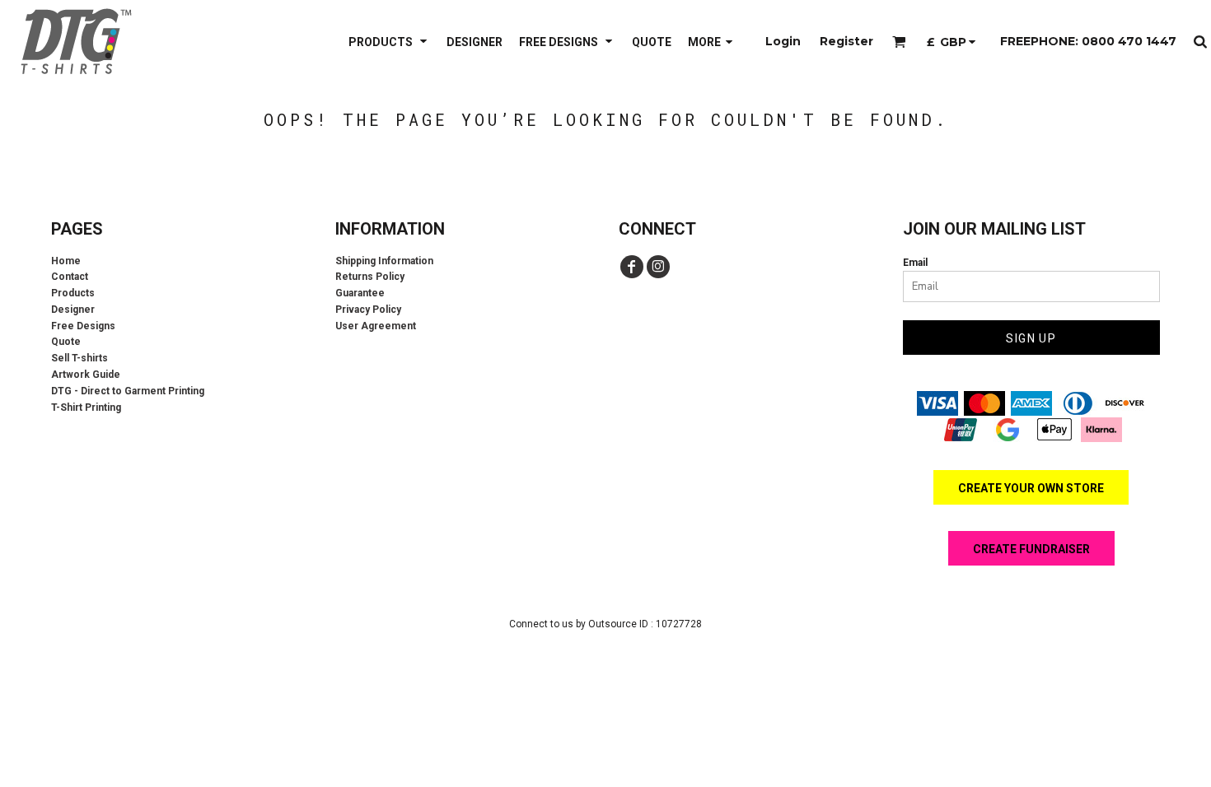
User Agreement (375, 326)
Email (915, 262)
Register (846, 41)
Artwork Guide (85, 374)
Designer (73, 309)
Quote (66, 341)
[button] (389, 41)
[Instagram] (658, 266)
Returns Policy (369, 276)
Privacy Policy (368, 309)
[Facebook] (631, 266)
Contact (69, 276)
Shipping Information (384, 261)
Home (66, 261)
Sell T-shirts (79, 358)
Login (783, 41)
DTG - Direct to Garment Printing (127, 391)
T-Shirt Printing (86, 407)
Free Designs (83, 326)
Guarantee (360, 293)
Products (73, 293)
